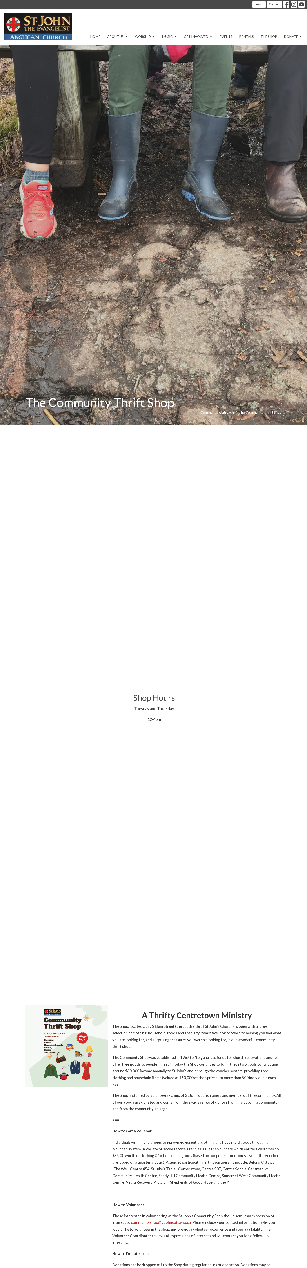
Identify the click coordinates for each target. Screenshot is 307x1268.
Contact (274, 4)
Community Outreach (217, 412)
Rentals (246, 37)
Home (95, 37)
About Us (115, 37)
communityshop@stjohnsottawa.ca (161, 1222)
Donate (291, 37)
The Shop (268, 37)
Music (167, 37)
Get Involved (196, 37)
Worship (143, 37)
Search (259, 4)
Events (226, 37)
